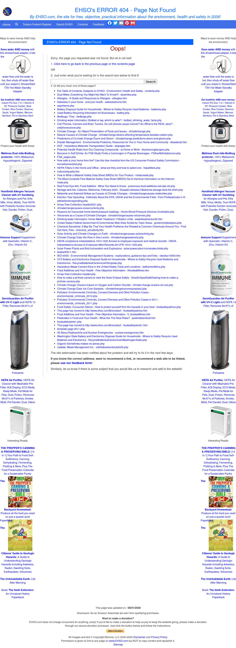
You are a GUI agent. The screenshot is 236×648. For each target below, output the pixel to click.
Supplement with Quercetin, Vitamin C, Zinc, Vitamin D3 (17, 241)
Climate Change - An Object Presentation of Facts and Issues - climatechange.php (103, 131)
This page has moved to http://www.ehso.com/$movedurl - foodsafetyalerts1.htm (102, 325)
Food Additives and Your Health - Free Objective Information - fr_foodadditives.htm (103, 314)
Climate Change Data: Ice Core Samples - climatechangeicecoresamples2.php (102, 288)
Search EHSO (64, 24)
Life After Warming (17, 580)
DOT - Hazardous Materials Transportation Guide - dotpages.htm (93, 146)
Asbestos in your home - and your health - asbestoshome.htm (92, 102)
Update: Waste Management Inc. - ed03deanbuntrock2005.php (92, 347)
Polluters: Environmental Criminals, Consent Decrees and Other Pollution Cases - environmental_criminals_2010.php (103, 294)
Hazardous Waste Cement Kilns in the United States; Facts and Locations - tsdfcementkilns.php (111, 266)
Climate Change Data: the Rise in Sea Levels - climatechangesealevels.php (100, 237)
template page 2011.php (71, 329)
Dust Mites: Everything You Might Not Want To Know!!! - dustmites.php (96, 94)
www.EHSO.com (118, 641)
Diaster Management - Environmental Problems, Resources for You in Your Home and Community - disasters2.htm (122, 142)
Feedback (98, 24)
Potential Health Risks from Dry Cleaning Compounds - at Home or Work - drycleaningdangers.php (113, 149)
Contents (83, 24)
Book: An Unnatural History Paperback (17, 593)
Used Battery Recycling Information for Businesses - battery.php (93, 113)
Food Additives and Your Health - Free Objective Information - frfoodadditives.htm (103, 270)
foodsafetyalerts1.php (69, 321)
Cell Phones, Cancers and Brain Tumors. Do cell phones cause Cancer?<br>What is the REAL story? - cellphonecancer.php (115, 125)
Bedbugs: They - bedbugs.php (74, 116)
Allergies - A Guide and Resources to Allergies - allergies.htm (92, 98)
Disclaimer (139, 637)
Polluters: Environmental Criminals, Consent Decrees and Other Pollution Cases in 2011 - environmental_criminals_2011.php (108, 301)
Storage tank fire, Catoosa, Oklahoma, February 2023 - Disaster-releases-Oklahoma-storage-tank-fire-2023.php (120, 190)
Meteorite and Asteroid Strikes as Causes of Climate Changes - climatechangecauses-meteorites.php (114, 193)
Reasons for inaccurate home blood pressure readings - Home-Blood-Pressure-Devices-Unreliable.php (115, 211)
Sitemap (118, 644)
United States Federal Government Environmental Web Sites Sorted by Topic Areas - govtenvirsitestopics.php (119, 223)
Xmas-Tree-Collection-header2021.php (79, 204)
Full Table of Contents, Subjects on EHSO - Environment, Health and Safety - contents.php (108, 91)
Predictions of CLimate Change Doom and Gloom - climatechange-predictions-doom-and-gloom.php (114, 138)
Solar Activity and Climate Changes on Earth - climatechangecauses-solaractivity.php (105, 233)
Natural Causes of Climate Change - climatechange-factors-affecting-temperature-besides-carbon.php (115, 135)
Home (6, 24)
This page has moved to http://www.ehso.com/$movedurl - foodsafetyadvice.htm (102, 310)
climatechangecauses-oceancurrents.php (80, 208)
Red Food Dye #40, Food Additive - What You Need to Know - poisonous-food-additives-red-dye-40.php (116, 186)
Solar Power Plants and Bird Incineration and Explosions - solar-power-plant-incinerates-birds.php (112, 248)
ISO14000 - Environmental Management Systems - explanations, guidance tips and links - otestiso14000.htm (118, 255)
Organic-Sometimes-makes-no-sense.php (81, 343)
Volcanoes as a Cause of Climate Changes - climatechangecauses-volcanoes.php (104, 215)
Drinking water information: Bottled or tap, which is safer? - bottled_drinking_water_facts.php (109, 120)
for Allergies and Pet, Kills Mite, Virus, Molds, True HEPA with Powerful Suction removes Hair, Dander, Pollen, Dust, (17, 200)
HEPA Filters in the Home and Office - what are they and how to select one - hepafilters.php (108, 168)
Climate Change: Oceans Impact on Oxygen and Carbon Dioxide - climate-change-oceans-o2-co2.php (115, 285)
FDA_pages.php (66, 157)
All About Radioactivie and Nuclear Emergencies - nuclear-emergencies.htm (100, 332)
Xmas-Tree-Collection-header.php (76, 274)
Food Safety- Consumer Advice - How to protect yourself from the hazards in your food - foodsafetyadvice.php (119, 307)
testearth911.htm (66, 252)
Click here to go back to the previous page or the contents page (94, 64)
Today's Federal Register (37, 24)
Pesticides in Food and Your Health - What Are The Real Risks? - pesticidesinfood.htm (106, 318)
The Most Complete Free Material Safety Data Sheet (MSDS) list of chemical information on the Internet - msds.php (116, 180)
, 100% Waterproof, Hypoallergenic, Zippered (17, 156)
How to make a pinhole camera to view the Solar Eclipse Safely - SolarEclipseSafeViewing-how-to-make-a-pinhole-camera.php (118, 279)
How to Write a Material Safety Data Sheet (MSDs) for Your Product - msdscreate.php (105, 175)
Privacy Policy (159, 637)
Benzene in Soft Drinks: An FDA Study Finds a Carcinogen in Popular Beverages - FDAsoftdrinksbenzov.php (119, 153)
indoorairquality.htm (68, 171)
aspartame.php (65, 105)
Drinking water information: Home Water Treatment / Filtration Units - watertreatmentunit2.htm (109, 219)
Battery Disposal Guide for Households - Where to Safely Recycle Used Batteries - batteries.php (111, 109)
